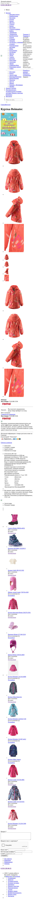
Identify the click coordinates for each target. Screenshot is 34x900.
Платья (11, 37)
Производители (13, 888)
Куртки (11, 19)
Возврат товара (12, 891)
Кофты (11, 31)
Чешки (11, 63)
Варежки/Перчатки (15, 76)
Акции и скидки (11, 88)
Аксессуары (13, 75)
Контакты (9, 96)
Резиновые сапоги (15, 67)
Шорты (11, 54)
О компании (12, 878)
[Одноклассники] (18, 439)
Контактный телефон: (8, 851)
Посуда (11, 81)
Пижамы (12, 40)
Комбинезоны (13, 16)
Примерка (9, 95)
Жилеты (12, 22)
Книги (11, 73)
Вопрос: (3, 831)
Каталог (8, 13)
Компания (7, 860)
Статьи (10, 889)
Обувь (11, 55)
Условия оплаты (11, 91)
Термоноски (13, 34)
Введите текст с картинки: (9, 841)
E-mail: (3, 853)
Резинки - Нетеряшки (16, 85)
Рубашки (12, 39)
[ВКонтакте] (14, 439)
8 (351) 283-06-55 (6, 5)
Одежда (11, 24)
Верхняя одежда (14, 14)
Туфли (11, 68)
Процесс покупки (17, 93)
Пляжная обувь (14, 65)
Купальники (13, 50)
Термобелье (13, 32)
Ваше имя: (4, 850)
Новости (10, 879)
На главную (8, 859)
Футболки (12, 52)
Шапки (11, 83)
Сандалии (12, 62)
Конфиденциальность (14, 893)
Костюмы (12, 18)
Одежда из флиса (14, 29)
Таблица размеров (6, 442)
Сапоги (11, 57)
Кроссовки (12, 60)
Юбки (11, 49)
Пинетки (12, 80)
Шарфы (11, 86)
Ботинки (12, 58)
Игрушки (12, 72)
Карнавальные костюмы (13, 46)
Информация (8, 862)
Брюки (11, 21)
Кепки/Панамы (14, 78)
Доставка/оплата (11, 90)
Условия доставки (13, 883)
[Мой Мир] (20, 439)
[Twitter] (16, 439)
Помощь (7, 863)
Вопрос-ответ (12, 894)
